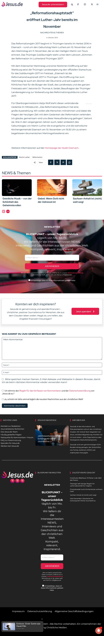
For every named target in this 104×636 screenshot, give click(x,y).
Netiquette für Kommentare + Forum (17, 437)
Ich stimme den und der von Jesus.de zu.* (48, 392)
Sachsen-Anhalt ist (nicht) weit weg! (83, 495)
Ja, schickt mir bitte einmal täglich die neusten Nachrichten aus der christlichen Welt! (43, 399)
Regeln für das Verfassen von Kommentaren (40, 390)
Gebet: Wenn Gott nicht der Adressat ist (51, 200)
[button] (72, 4)
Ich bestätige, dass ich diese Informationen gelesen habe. (53, 280)
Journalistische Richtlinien (12, 429)
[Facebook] (78, 4)
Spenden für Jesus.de (10, 443)
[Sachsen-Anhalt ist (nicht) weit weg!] (87, 187)
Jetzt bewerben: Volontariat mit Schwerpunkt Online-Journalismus (52, 439)
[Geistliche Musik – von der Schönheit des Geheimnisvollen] (17, 187)
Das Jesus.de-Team (9, 432)
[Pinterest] (63, 162)
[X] (92, 4)
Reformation (37, 157)
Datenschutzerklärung (79, 390)
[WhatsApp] (69, 162)
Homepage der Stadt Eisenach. (62, 148)
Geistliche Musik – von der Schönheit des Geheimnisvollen (17, 202)
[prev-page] (3, 211)
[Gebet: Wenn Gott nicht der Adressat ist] (52, 187)
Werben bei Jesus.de (10, 446)
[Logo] (17, 474)
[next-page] (8, 211)
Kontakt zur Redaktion (11, 426)
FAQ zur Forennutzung (11, 440)
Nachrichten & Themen (52, 32)
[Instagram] (85, 4)
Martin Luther (24, 157)
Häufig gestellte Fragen (11, 435)
